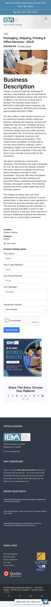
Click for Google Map (12, 451)
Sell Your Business (10, 560)
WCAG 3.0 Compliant (20, 590)
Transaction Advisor (13, 304)
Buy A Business (9, 557)
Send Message (12, 330)
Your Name (9, 253)
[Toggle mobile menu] (46, 18)
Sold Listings (26, 46)
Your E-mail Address (14, 265)
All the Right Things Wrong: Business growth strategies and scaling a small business (24, 500)
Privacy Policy (9, 565)
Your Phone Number (13, 276)
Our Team (7, 562)
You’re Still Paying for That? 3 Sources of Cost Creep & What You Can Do (25, 512)
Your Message (11, 287)
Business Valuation (11, 554)
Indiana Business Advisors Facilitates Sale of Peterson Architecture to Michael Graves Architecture (23, 524)
